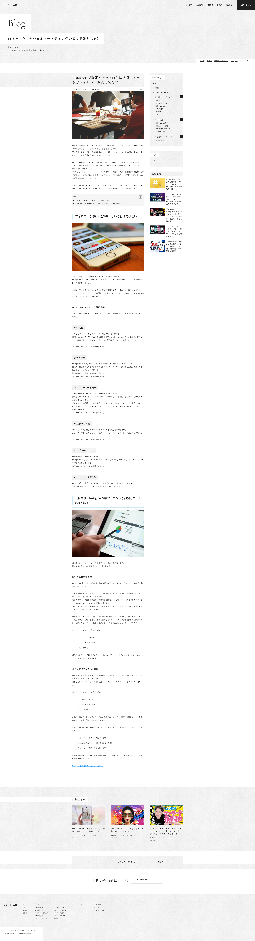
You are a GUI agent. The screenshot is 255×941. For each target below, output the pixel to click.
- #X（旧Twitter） (162, 109)
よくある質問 (97, 904)
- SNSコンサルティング (40, 918)
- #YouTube (159, 140)
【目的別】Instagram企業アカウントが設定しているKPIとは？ (99, 203)
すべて (157, 83)
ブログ (219, 5)
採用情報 (229, 5)
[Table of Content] (140, 197)
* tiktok (170, 161)
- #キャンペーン (161, 103)
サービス (189, 5)
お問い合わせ (246, 5)
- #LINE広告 (160, 131)
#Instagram (96, 89)
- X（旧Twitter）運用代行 (41, 913)
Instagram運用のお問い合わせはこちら (87, 766)
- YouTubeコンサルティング (60, 907)
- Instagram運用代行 (39, 907)
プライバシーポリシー (99, 910)
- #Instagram (160, 106)
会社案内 (199, 5)
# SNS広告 (159, 120)
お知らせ (210, 5)
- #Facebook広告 (161, 126)
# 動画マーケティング (163, 137)
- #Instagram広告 (161, 123)
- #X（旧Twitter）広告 (164, 129)
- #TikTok (159, 114)
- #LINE (158, 112)
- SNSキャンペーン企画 (59, 910)
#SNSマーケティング (83, 89)
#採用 (157, 88)
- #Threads (159, 100)
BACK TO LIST (127, 862)
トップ (24, 904)
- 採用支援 (56, 918)
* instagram (163, 161)
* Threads (156, 161)
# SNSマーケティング (163, 97)
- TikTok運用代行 (38, 910)
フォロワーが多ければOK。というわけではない (94, 200)
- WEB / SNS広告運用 (58, 913)
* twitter (176, 161)
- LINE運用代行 (38, 916)
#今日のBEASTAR (162, 92)
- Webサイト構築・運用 (59, 916)
